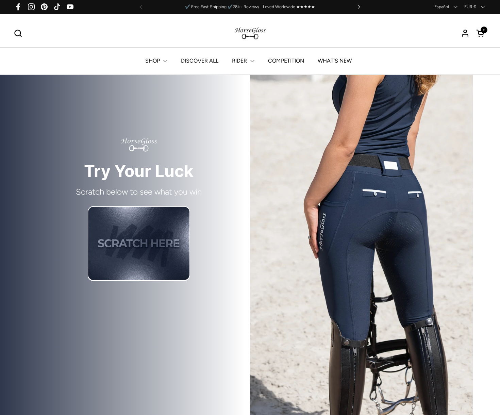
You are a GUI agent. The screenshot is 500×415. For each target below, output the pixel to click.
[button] (18, 33)
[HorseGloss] (250, 33)
